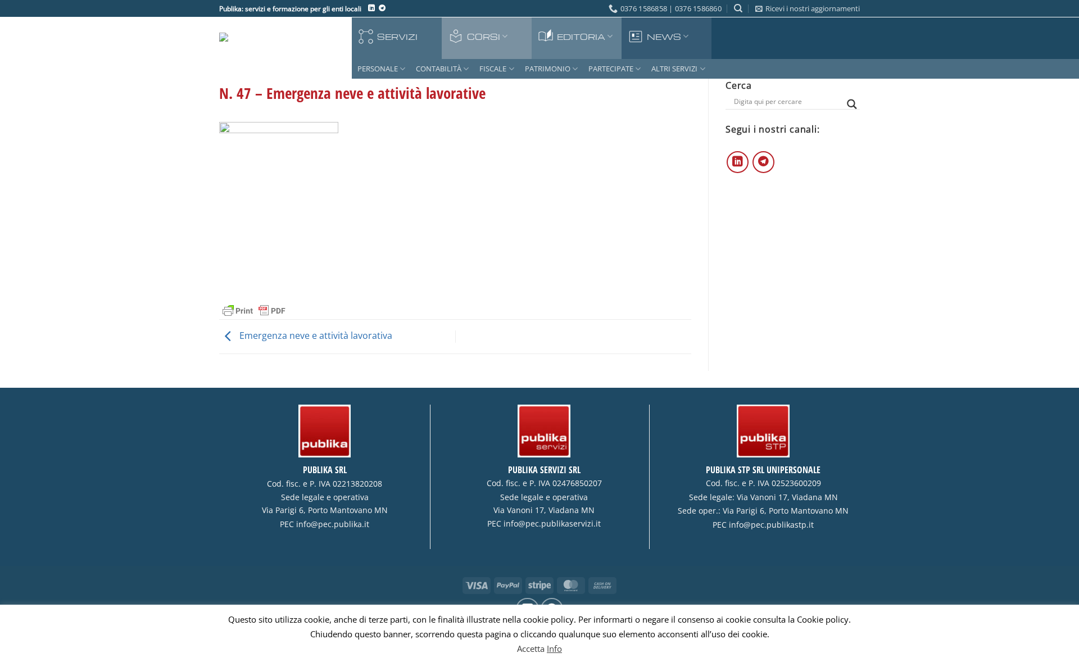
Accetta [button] (531, 648)
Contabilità (438, 69)
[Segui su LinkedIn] (371, 8)
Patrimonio (547, 69)
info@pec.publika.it (332, 524)
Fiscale (492, 69)
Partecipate (610, 69)
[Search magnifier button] (852, 104)
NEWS (664, 36)
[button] (807, 8)
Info (554, 648)
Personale (377, 69)
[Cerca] (738, 8)
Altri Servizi (674, 69)
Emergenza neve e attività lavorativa (314, 335)
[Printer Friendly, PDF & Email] (254, 309)
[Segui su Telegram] (382, 8)
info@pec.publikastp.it (771, 525)
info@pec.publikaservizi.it (552, 524)
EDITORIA (581, 36)
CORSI (483, 36)
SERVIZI (397, 36)
